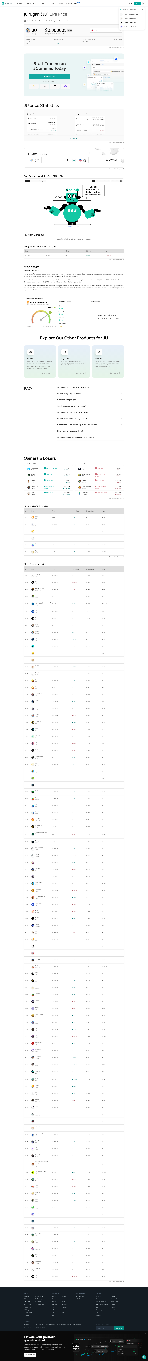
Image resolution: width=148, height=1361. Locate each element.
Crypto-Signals (28, 1312)
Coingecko (119, 47)
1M (101, 181)
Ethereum (64, 1304)
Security (113, 1307)
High (87, 251)
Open (46, 251)
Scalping (26, 1324)
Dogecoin (64, 1307)
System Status (39, 1296)
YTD (113, 181)
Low (107, 251)
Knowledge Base (100, 1310)
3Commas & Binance (102, 1304)
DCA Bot (26, 1299)
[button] (144, 1357)
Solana (64, 1310)
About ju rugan (31, 266)
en (144, 3)
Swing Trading (39, 1324)
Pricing (113, 1296)
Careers (98, 1299)
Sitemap (113, 1304)
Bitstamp (54, 1299)
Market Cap (34, 181)
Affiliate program (101, 1301)
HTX (53, 1312)
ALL (117, 181)
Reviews (98, 1315)
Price (27, 181)
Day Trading (27, 1327)
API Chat (78, 1299)
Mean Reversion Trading (64, 1324)
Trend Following (50, 1324)
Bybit (53, 1315)
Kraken (64, 1299)
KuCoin (54, 1310)
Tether (63, 1301)
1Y (108, 181)
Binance (54, 1296)
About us (98, 1296)
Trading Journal (39, 1304)
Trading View (42, 181)
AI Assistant (38, 1301)
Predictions (114, 1310)
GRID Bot (26, 1296)
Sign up (137, 3)
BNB (63, 1312)
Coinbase (54, 1304)
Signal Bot (27, 1301)
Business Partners (116, 1299)
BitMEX (64, 1296)
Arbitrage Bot (28, 1310)
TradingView (27, 1307)
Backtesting (38, 1299)
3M (105, 181)
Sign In (130, 3)
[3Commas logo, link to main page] (7, 3)
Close (67, 251)
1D (93, 181)
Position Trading (78, 1324)
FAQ (97, 1312)
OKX (53, 1307)
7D (97, 181)
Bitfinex (54, 1301)
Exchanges (27, 1315)
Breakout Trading (40, 1327)
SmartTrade (27, 1304)
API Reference (80, 1296)
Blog (97, 1307)
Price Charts (114, 1301)
